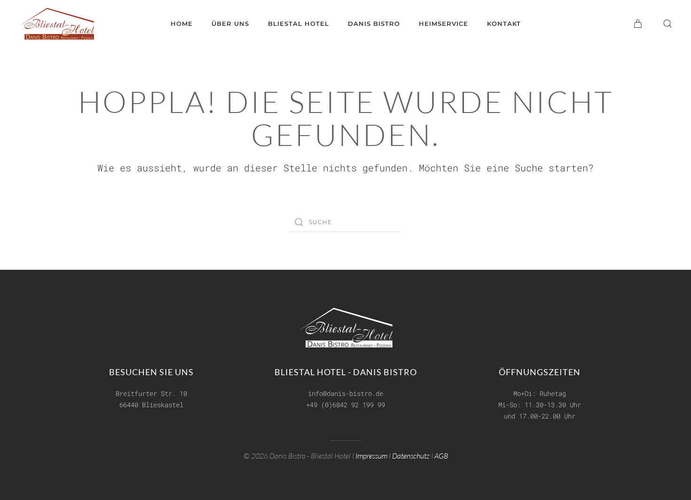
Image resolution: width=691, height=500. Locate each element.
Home (182, 23)
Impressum (371, 455)
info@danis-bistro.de (345, 393)
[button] (667, 23)
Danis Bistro (374, 23)
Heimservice (443, 23)
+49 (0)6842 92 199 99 (345, 404)
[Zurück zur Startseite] (56, 23)
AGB (441, 455)
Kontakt (504, 23)
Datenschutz (411, 455)
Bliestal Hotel (298, 23)
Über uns (230, 23)
